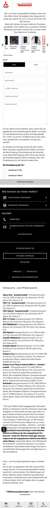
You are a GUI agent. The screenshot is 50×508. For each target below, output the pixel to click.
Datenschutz (32, 271)
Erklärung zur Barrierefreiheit (25, 277)
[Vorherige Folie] (3, 45)
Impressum (17, 271)
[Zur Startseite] (20, 4)
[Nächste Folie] (46, 45)
